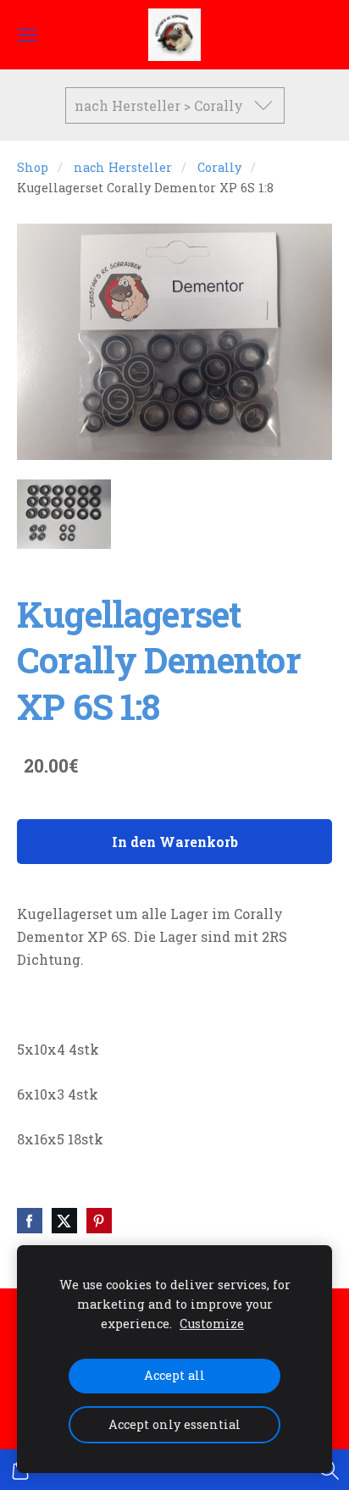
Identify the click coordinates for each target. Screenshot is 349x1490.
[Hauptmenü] (27, 35)
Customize (212, 1324)
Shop (32, 167)
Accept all (174, 1375)
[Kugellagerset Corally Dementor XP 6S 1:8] (64, 514)
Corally (219, 167)
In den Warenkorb (175, 841)
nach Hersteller (123, 167)
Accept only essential (174, 1424)
